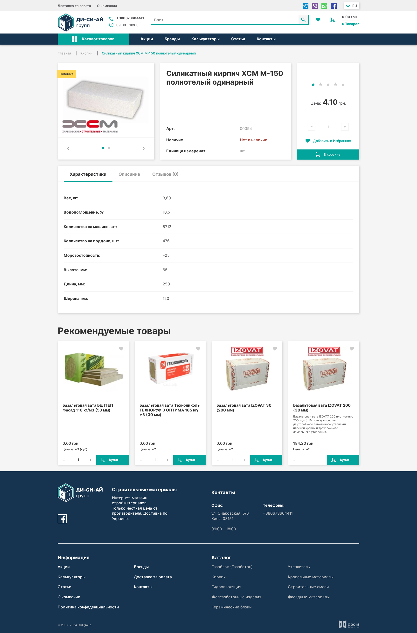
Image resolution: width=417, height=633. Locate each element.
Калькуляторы (205, 38)
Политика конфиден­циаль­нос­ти (88, 607)
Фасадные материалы (309, 596)
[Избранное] (318, 20)
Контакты (266, 38)
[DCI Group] (80, 22)
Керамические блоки (232, 607)
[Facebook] (334, 6)
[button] (93, 39)
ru (354, 6)
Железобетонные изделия (236, 596)
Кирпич (219, 576)
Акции (146, 38)
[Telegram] (305, 6)
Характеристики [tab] (88, 174)
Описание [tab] (129, 174)
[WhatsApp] (324, 6)
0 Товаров (350, 24)
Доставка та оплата (74, 6)
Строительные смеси (308, 586)
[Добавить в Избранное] (121, 349)
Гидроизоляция (226, 586)
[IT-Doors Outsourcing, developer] (349, 624)
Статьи (238, 38)
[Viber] (315, 6)
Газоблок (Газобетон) (232, 566)
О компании (107, 6)
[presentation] (68, 148)
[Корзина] (332, 20)
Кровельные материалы (311, 576)
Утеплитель (299, 566)
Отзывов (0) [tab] (165, 174)
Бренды (172, 38)
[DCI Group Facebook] (62, 518)
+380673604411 (130, 18)
